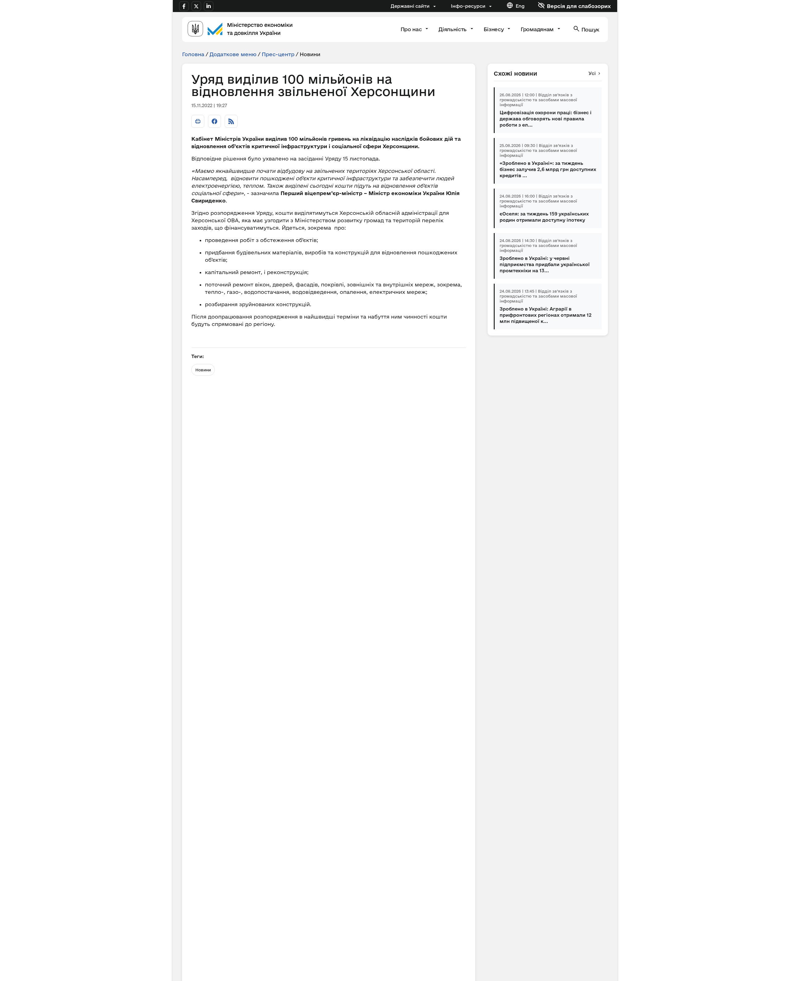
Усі (592, 73)
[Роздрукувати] (197, 121)
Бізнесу (494, 29)
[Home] (240, 29)
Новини (203, 370)
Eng (520, 6)
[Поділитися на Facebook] (214, 121)
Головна (193, 54)
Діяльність (453, 29)
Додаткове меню (233, 54)
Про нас (412, 29)
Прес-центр (278, 54)
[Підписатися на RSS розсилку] (231, 121)
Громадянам (538, 29)
